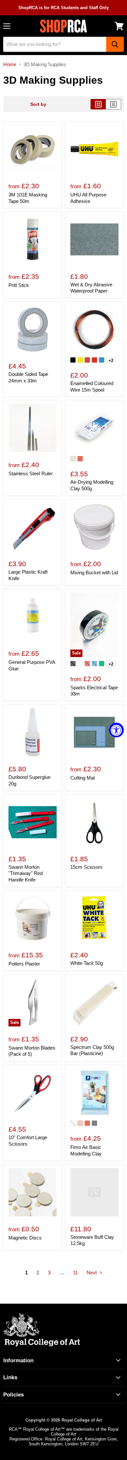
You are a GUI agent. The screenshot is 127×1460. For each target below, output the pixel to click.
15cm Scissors (86, 867)
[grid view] (98, 104)
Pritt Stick (18, 285)
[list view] (113, 104)
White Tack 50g (86, 963)
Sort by (38, 104)
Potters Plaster (24, 963)
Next (92, 1272)
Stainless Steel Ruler (30, 473)
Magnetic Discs (25, 1237)
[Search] (115, 44)
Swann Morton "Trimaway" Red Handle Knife (25, 873)
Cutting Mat (82, 777)
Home (9, 64)
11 (75, 1272)
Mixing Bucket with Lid (94, 572)
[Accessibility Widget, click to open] (116, 730)
